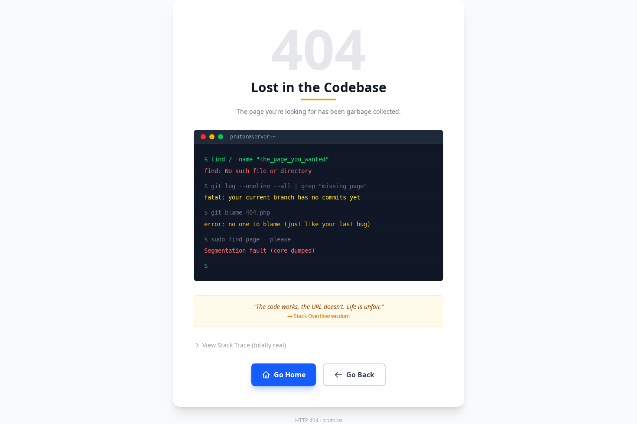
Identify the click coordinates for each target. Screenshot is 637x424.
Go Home (290, 374)
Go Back (360, 374)
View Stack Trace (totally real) (244, 345)
